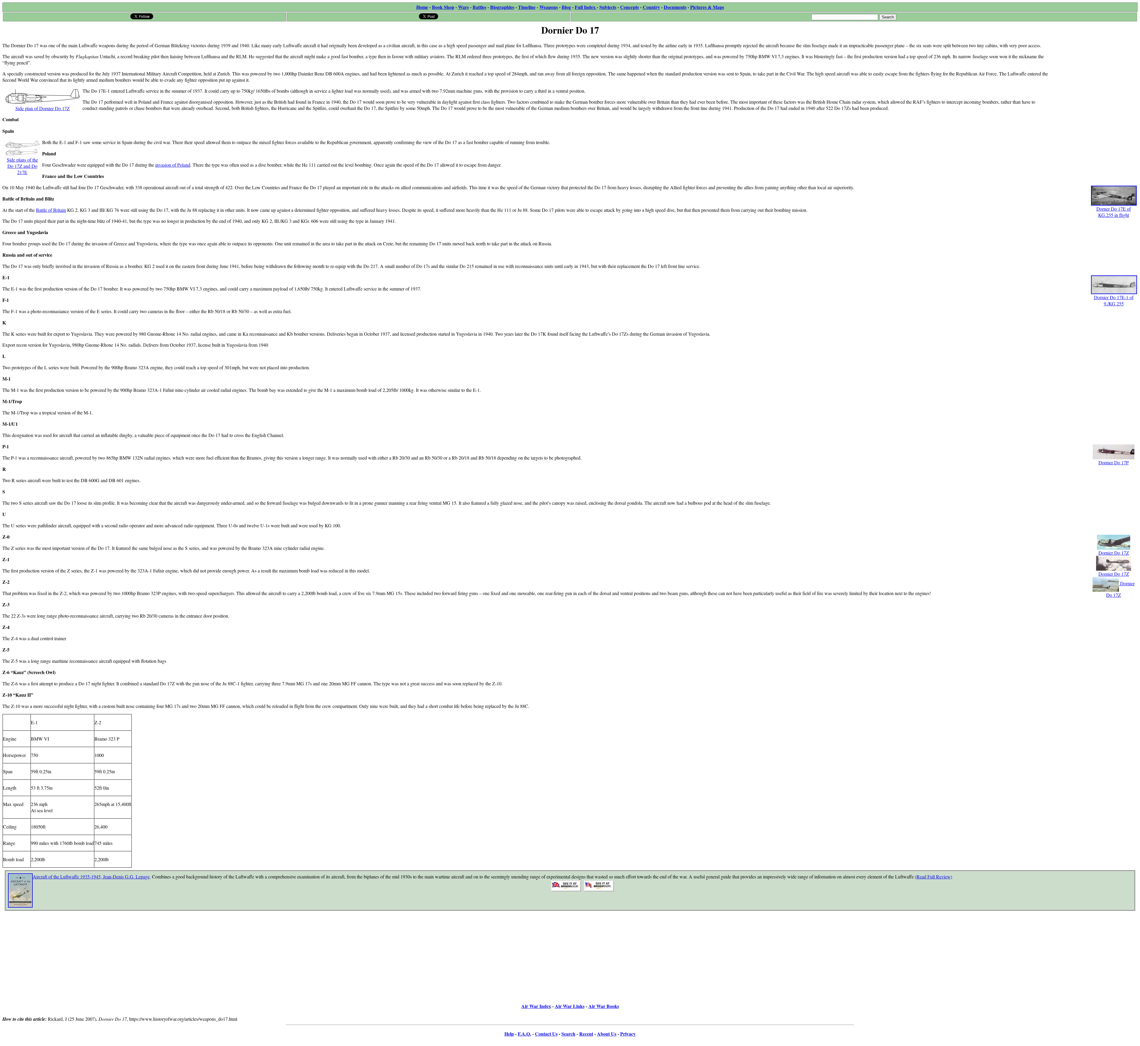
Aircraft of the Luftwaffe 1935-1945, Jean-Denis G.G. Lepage (91, 876)
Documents (675, 7)
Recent (586, 1033)
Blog (566, 7)
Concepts (629, 7)
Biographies (502, 7)
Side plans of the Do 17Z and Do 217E (22, 166)
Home (422, 7)
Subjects (607, 7)
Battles (479, 7)
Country (651, 7)
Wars (463, 7)
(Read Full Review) (933, 876)
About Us (606, 1033)
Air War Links (570, 1006)
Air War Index (536, 1006)
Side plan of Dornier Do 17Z (42, 108)
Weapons (548, 7)
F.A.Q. (524, 1033)
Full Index (586, 7)
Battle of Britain (51, 210)
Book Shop (443, 7)
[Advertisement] (1093, 75)
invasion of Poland (172, 165)
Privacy (628, 1033)
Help (509, 1033)
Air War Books (603, 1006)
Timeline (527, 7)
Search (568, 1033)
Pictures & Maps (707, 7)
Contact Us (546, 1033)
